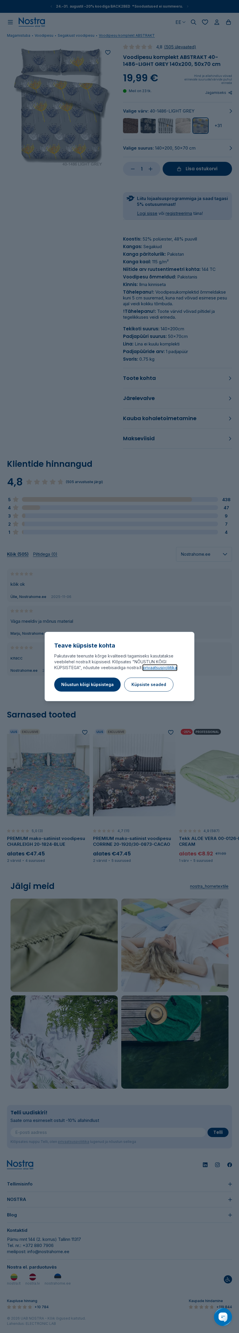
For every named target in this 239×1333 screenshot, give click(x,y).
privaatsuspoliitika (160, 667)
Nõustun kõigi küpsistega (87, 684)
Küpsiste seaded (148, 684)
